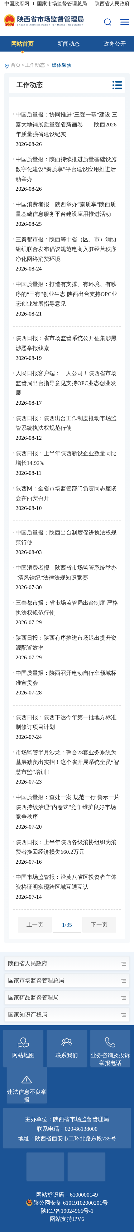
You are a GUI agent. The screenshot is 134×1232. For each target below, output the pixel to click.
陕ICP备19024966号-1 (67, 1211)
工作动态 (35, 65)
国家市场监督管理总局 (62, 3)
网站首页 (22, 44)
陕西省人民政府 (112, 3)
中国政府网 (17, 3)
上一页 (34, 924)
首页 (16, 65)
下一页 (99, 924)
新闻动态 (68, 44)
